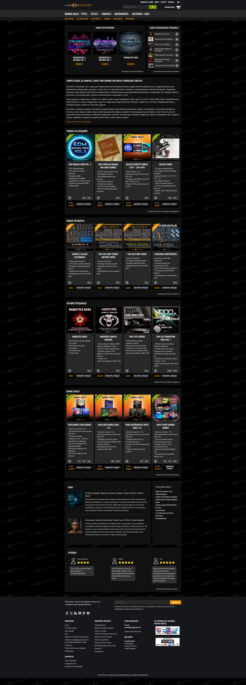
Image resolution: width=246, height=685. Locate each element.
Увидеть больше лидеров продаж (167, 382)
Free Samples (69, 19)
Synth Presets (96, 19)
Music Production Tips (164, 491)
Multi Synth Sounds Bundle (166, 426)
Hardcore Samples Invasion (163, 50)
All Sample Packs (82, 19)
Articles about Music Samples (166, 497)
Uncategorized (161, 518)
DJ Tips (158, 508)
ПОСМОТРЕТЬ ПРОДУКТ (84, 204)
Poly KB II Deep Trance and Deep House (108, 255)
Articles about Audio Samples (166, 499)
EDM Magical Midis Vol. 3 (80, 164)
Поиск (153, 7)
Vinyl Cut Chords (162, 44)
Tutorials (107, 19)
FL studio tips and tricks (164, 513)
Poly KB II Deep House (137, 254)
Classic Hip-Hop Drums (164, 65)
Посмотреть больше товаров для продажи (164, 211)
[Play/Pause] (177, 34)
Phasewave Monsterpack (166, 254)
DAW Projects (118, 19)
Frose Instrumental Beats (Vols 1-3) (137, 426)
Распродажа (130, 19)
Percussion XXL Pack (164, 55)
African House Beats (164, 39)
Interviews (159, 516)
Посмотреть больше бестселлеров (166, 71)
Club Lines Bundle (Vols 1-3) (108, 426)
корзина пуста (170, 7)
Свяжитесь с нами (146, 2)
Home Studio (160, 510)
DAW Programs (161, 494)
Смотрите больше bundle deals (168, 475)
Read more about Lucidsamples (78, 122)
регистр (163, 2)
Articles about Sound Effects (166, 505)
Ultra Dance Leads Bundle (79, 424)
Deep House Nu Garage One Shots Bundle (108, 166)
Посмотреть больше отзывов (167, 589)
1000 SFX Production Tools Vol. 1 (165, 338)
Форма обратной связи (132, 631)
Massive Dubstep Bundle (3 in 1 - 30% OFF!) (137, 166)
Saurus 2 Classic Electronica (80, 255)
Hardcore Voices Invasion (162, 60)
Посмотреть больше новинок (133, 71)
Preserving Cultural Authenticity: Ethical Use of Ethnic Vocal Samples (114, 520)
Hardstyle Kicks (162, 34)
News (158, 502)
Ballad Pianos (165, 164)
